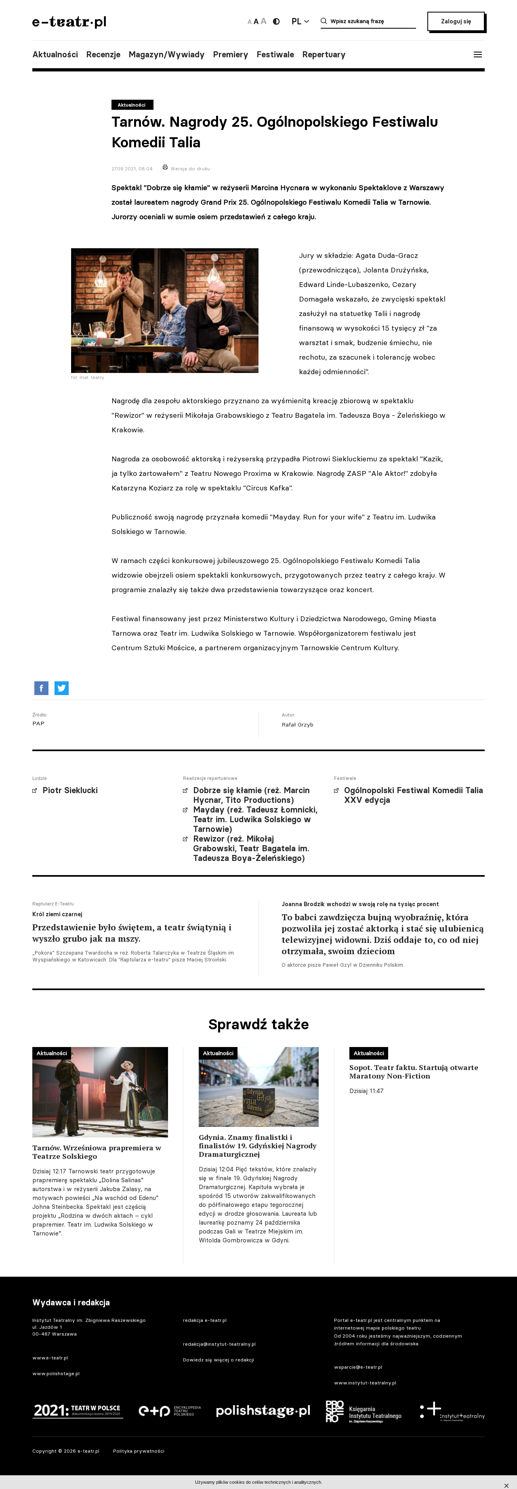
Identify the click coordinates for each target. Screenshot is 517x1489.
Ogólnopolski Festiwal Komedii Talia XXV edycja (413, 795)
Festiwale (275, 54)
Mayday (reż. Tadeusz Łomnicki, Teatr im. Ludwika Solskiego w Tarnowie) (255, 819)
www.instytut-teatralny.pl (365, 1383)
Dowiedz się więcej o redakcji (218, 1360)
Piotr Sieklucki (70, 790)
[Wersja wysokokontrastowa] (276, 21)
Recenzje (103, 54)
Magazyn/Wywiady (166, 54)
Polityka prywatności (138, 1451)
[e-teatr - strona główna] (69, 26)
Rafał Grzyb (297, 724)
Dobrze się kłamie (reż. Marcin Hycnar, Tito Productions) (251, 795)
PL (296, 21)
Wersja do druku (190, 168)
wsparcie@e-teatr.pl (358, 1367)
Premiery (230, 54)
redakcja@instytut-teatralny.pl (219, 1344)
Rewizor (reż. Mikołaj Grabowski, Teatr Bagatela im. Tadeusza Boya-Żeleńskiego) (251, 848)
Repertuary (324, 54)
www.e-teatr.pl (50, 1358)
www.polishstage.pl (56, 1373)
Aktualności (55, 54)
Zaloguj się (456, 21)
